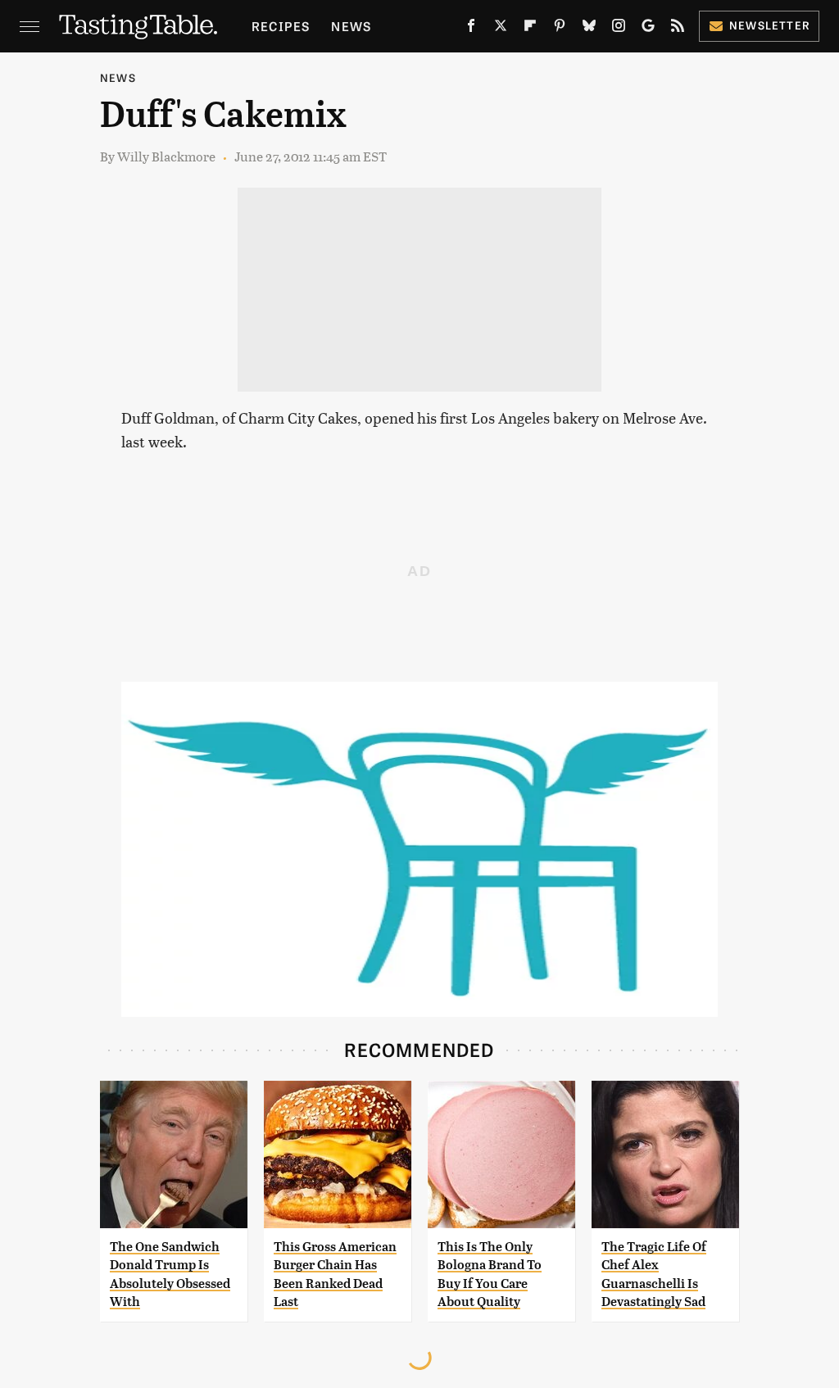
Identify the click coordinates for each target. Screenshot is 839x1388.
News (351, 25)
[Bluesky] (589, 28)
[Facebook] (471, 28)
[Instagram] (618, 28)
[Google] (648, 28)
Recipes (281, 25)
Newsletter (769, 25)
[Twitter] (500, 28)
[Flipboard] (530, 28)
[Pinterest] (559, 28)
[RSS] (677, 28)
